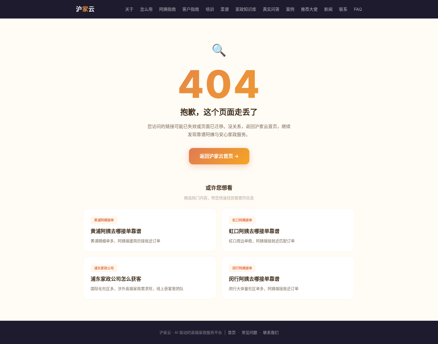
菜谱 (224, 9)
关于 (129, 9)
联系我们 (271, 332)
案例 (290, 9)
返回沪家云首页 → (219, 156)
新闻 (328, 9)
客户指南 (190, 9)
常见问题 (249, 332)
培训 (210, 9)
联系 (343, 9)
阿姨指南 (167, 9)
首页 (232, 332)
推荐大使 (309, 9)
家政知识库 (245, 9)
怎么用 (146, 9)
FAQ (358, 9)
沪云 (85, 9)
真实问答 (271, 9)
